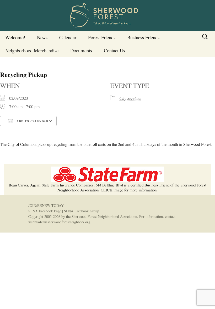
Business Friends (143, 37)
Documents (81, 50)
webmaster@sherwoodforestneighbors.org (59, 221)
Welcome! (15, 37)
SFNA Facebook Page (44, 210)
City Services (130, 98)
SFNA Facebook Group (81, 210)
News (42, 37)
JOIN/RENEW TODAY (46, 205)
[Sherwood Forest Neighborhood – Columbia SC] (107, 15)
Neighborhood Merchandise (31, 50)
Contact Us (114, 50)
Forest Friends (101, 37)
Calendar (67, 37)
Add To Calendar (32, 121)
